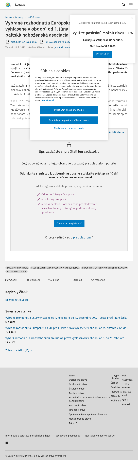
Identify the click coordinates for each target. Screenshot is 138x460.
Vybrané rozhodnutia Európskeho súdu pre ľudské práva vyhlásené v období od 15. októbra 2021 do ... (67, 328)
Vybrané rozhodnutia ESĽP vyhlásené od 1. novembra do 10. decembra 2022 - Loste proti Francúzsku (66, 317)
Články (114, 382)
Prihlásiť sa (102, 54)
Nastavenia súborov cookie (69, 128)
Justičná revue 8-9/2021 (67, 47)
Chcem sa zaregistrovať (69, 223)
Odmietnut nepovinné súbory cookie (69, 120)
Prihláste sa (117, 132)
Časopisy (19, 17)
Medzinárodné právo (80, 418)
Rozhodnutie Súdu (16, 299)
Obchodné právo (78, 384)
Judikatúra (116, 391)
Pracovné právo (77, 405)
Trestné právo (76, 393)
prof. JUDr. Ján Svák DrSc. (24, 42)
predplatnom (82, 237)
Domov (8, 17)
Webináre (116, 400)
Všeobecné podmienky (68, 435)
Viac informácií (48, 100)
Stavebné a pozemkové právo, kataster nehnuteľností (90, 399)
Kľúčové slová (126, 394)
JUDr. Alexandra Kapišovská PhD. (62, 42)
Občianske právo (78, 379)
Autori (125, 399)
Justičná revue (33, 17)
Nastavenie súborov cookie (100, 435)
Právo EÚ (73, 423)
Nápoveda (127, 379)
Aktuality (115, 396)
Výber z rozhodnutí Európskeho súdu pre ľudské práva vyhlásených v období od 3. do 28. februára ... (66, 338)
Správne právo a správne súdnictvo (88, 414)
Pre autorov (126, 386)
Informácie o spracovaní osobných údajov (27, 435)
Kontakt (126, 404)
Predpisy (115, 387)
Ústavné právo (76, 388)
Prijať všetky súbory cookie (69, 110)
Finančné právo (77, 409)
